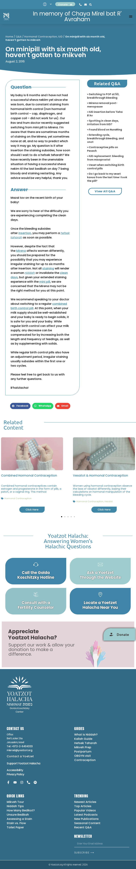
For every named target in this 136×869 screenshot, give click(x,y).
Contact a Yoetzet (20, 756)
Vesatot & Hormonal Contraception (100, 475)
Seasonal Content (87, 823)
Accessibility (15, 770)
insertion (24, 233)
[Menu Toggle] (130, 16)
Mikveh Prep (82, 747)
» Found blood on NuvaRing (104, 129)
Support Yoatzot (18, 763)
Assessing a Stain (19, 819)
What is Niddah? (86, 735)
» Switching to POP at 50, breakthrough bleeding (103, 96)
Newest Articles (85, 802)
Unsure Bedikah (18, 815)
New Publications (86, 819)
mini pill (44, 282)
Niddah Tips (15, 806)
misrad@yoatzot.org (19, 750)
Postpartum (82, 752)
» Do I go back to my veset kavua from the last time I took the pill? (107, 177)
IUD (60, 36)
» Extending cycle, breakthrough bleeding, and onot (105, 138)
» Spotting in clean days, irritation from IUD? (103, 122)
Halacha (34, 763)
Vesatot (108, 501)
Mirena (21, 251)
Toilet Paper (15, 827)
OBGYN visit (82, 756)
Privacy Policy (15, 774)
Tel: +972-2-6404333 (20, 746)
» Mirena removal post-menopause (102, 104)
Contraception (85, 760)
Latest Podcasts (86, 815)
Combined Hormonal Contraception (29, 475)
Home (9, 36)
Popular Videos (85, 810)
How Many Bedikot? (21, 810)
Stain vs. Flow (17, 823)
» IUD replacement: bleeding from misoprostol (105, 157)
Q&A (19, 36)
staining (48, 268)
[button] (20, 406)
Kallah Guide (83, 739)
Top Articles (82, 806)
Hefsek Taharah (85, 743)
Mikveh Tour (15, 802)
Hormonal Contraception (40, 36)
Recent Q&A (83, 827)
